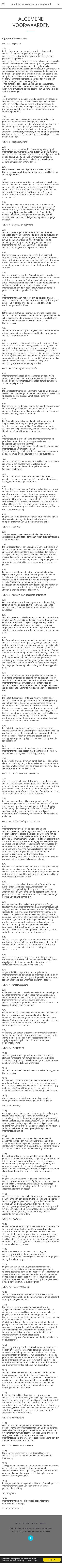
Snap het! (52, 1560)
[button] (3, 4)
